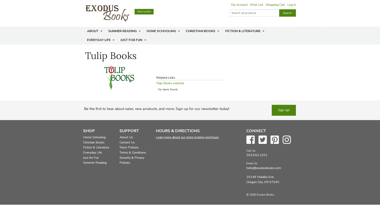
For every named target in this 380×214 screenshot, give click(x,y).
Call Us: (251, 151)
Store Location (144, 11)
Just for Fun (131, 40)
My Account (239, 5)
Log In (291, 5)
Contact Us (127, 142)
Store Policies (129, 147)
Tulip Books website (170, 83)
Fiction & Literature (242, 31)
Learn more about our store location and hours (187, 137)
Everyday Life (99, 40)
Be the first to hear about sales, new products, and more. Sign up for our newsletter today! (156, 108)
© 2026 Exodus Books (260, 195)
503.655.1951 (256, 155)
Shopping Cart (275, 5)
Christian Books (200, 31)
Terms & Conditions (133, 152)
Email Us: (252, 163)
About (92, 31)
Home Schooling (161, 31)
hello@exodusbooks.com (263, 168)
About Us (126, 137)
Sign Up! (284, 110)
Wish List (256, 5)
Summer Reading (122, 31)
